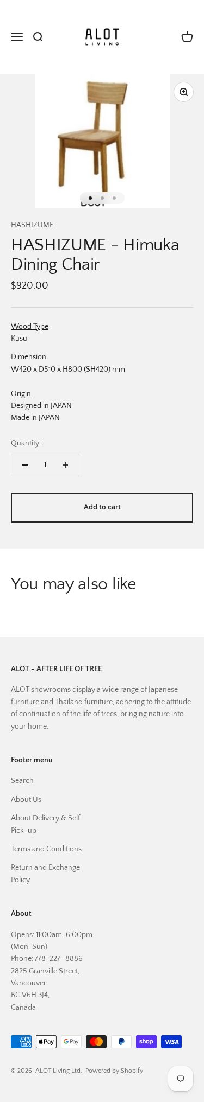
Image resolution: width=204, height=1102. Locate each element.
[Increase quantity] (65, 465)
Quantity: (26, 443)
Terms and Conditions (46, 849)
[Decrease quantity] (25, 465)
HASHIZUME (32, 225)
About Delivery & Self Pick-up (45, 824)
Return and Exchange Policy (45, 873)
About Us (26, 799)
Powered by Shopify (114, 1070)
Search (22, 780)
